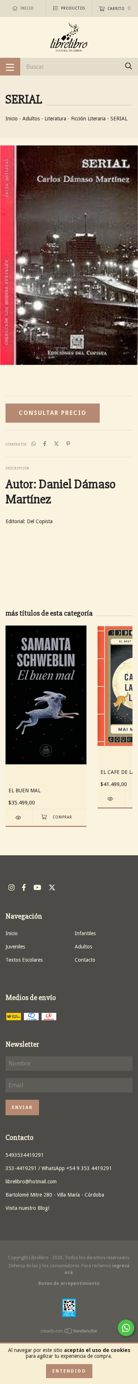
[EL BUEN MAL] (19, 817)
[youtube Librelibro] (37, 887)
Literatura (55, 119)
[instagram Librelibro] (11, 887)
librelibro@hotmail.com (31, 1181)
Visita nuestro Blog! (27, 1208)
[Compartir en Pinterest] (68, 444)
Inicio (12, 119)
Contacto (85, 960)
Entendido (69, 1371)
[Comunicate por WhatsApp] (126, 1328)
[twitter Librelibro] (52, 887)
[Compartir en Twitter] (56, 444)
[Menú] (10, 66)
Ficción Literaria (88, 119)
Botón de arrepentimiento (69, 1283)
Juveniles (15, 947)
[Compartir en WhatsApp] (33, 444)
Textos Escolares (24, 960)
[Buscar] (128, 66)
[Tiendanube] (69, 1332)
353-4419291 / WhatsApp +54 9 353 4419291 (59, 1168)
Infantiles (85, 933)
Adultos (31, 119)
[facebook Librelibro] (24, 887)
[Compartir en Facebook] (44, 444)
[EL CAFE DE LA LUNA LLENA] (111, 798)
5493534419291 (25, 1155)
